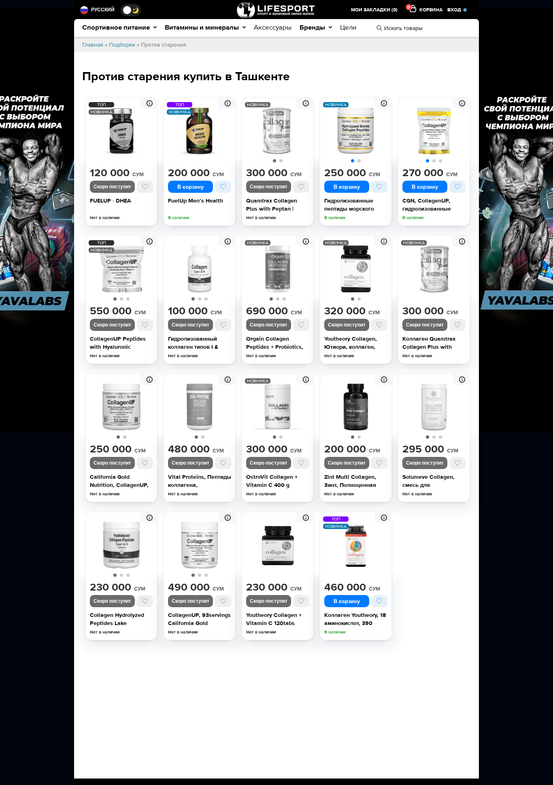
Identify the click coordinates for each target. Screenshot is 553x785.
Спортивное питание (116, 27)
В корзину (190, 187)
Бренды (313, 27)
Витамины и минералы (202, 27)
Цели (348, 27)
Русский (103, 10)
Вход (454, 10)
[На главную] (276, 10)
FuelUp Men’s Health (195, 200)
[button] (274, 160)
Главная (92, 44)
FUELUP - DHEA (110, 200)
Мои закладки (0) (374, 10)
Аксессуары (272, 27)
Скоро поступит (112, 187)
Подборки (122, 44)
